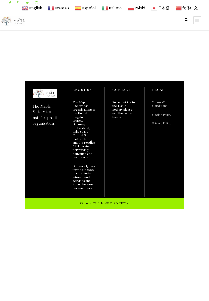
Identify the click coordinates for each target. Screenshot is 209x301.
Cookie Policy (161, 114)
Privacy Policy (161, 123)
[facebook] (10, 2)
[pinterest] (18, 2)
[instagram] (36, 2)
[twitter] (27, 2)
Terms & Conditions (159, 104)
